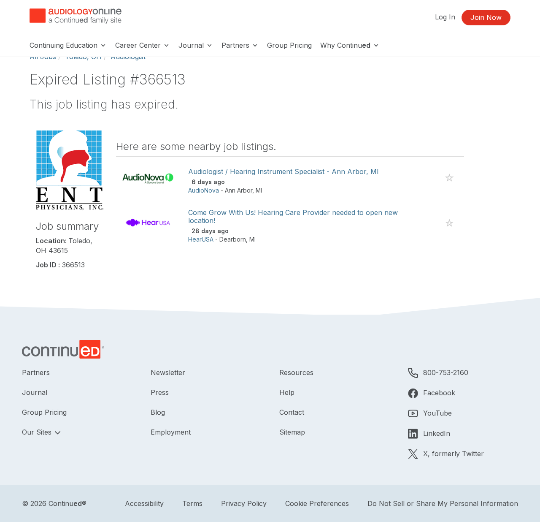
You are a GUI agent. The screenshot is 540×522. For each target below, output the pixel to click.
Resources (296, 372)
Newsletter (168, 372)
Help (286, 392)
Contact (291, 412)
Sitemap (292, 432)
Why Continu (345, 45)
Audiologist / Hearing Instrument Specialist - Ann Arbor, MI (283, 171)
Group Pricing (289, 45)
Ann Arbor (238, 190)
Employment (171, 432)
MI (259, 190)
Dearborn (232, 239)
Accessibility (144, 503)
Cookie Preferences (317, 503)
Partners (236, 45)
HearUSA (200, 239)
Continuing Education (65, 45)
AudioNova (203, 190)
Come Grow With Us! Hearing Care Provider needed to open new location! (293, 216)
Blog (158, 412)
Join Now (486, 17)
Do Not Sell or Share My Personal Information (442, 503)
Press (160, 392)
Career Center (139, 45)
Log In (445, 17)
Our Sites (38, 432)
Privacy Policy (244, 503)
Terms (192, 503)
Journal (192, 45)
